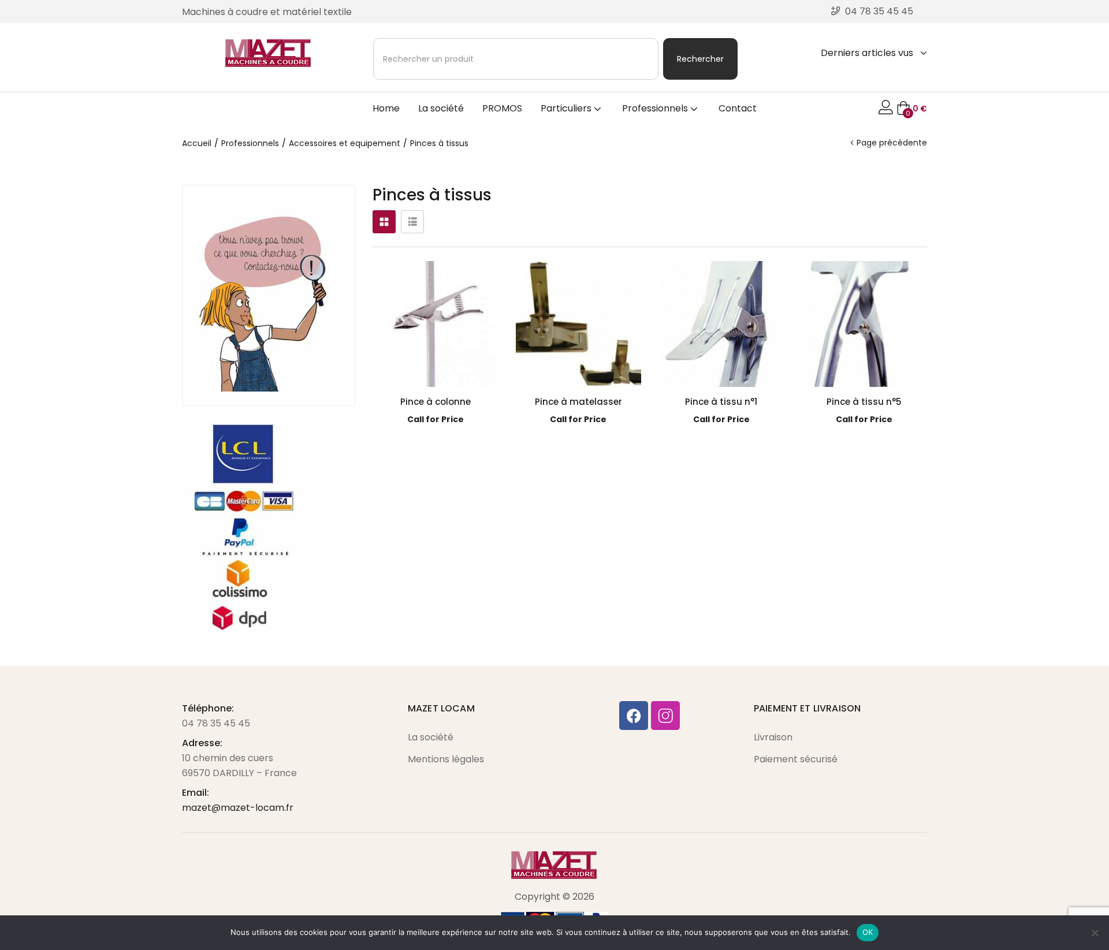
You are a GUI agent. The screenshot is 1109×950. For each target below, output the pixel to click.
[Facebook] (633, 715)
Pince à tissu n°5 (864, 402)
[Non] (1094, 932)
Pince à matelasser (578, 402)
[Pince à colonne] (435, 324)
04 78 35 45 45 (216, 723)
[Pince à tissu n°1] (721, 324)
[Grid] (384, 221)
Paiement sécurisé (796, 759)
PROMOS (502, 108)
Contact (738, 108)
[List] (412, 221)
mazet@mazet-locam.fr (237, 807)
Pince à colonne (435, 402)
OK (867, 932)
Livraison (773, 737)
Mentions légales (446, 759)
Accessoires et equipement (344, 143)
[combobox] (515, 59)
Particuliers (567, 108)
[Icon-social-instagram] (665, 715)
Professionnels (656, 108)
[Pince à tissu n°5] (865, 324)
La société (441, 108)
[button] (911, 108)
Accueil (196, 143)
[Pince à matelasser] (579, 324)
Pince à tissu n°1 (721, 402)
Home (386, 108)
